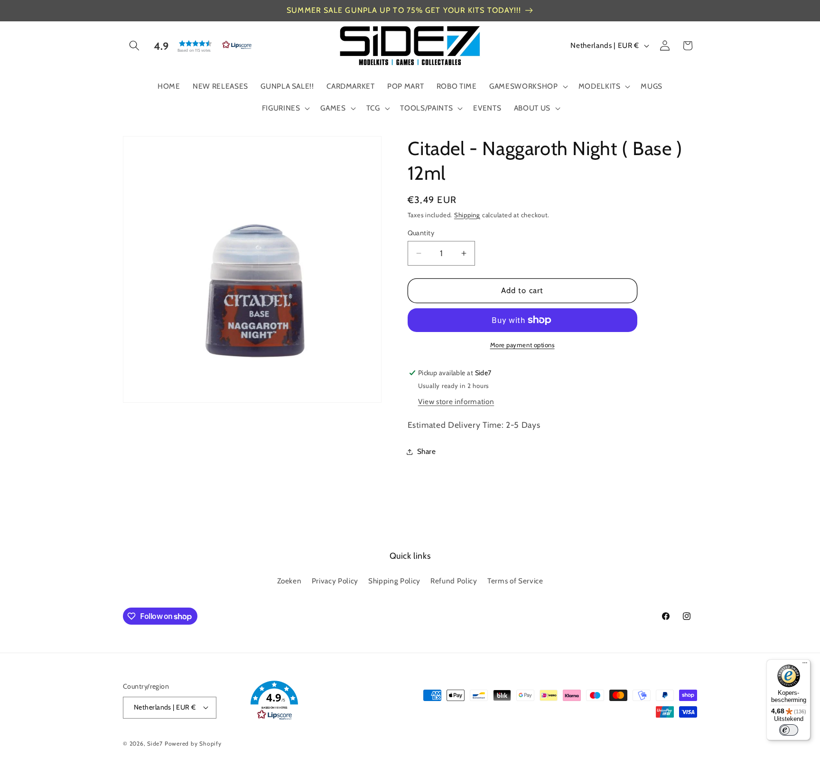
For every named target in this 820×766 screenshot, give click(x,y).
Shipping (467, 215)
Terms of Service (515, 580)
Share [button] (426, 451)
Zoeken (289, 580)
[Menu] (805, 665)
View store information (456, 401)
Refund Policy (453, 580)
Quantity (421, 233)
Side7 (155, 743)
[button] (134, 45)
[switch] (788, 730)
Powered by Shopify (193, 743)
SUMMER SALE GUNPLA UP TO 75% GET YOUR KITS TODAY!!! (404, 10)
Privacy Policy (335, 580)
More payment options (522, 345)
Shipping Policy (394, 580)
